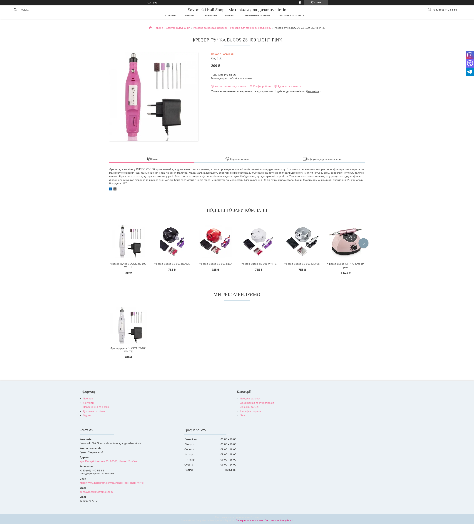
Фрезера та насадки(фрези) (210, 27)
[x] (115, 189)
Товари (189, 15)
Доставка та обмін (94, 411)
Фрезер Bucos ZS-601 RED (215, 263)
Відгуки (87, 415)
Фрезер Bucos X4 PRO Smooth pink (345, 265)
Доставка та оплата (291, 15)
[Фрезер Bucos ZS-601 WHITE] (259, 241)
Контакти (211, 15)
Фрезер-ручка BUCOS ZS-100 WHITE (128, 265)
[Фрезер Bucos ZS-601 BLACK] (172, 241)
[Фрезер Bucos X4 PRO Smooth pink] (346, 241)
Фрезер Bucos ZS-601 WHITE (258, 263)
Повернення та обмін (257, 15)
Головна (170, 15)
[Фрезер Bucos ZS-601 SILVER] (302, 241)
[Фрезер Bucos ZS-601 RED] (215, 241)
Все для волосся (250, 398)
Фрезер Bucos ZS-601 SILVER (302, 263)
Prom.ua (255, 517)
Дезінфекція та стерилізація (257, 402)
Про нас (230, 15)
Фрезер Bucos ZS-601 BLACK (172, 263)
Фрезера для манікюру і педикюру (250, 27)
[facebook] (110, 189)
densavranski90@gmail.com (96, 491)
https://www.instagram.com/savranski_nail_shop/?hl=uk (112, 482)
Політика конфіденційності (279, 520)
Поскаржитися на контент (249, 520)
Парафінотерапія (250, 411)
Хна (242, 415)
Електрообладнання (178, 27)
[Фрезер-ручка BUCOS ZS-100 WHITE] (128, 241)
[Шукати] (15, 9)
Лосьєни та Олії (249, 406)
